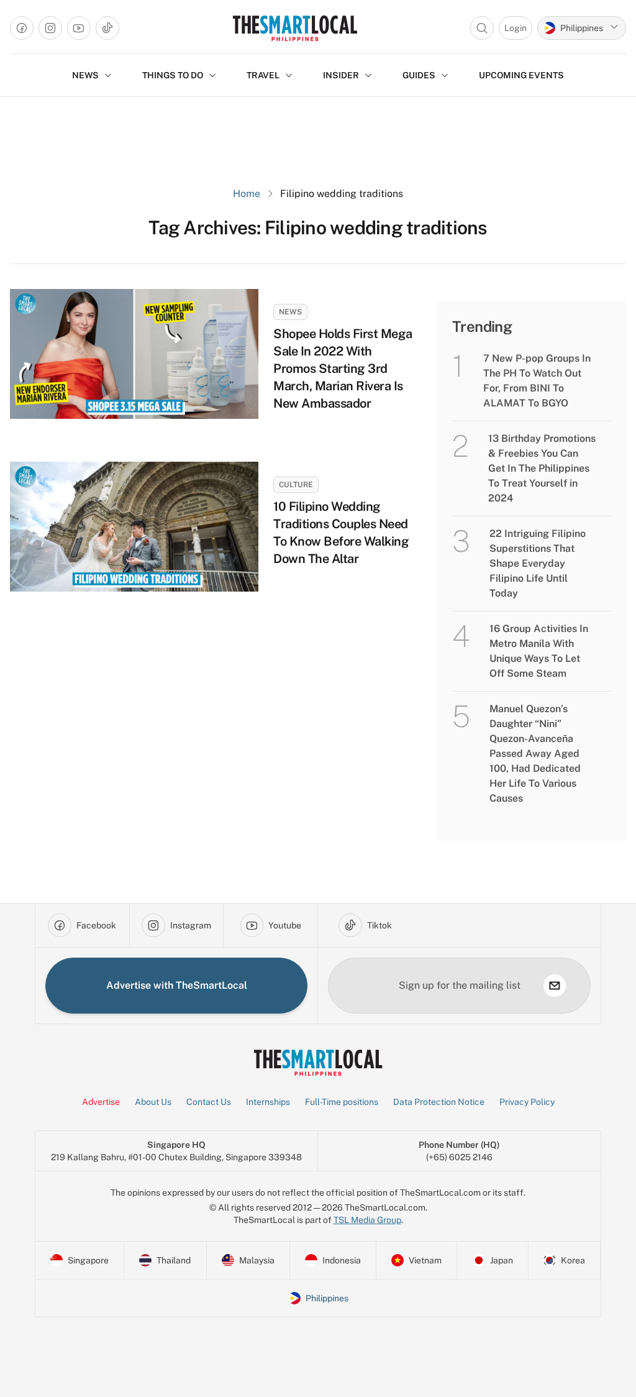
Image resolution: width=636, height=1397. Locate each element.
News (290, 312)
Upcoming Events (521, 75)
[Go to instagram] (50, 28)
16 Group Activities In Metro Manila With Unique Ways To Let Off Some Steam (538, 651)
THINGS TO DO (172, 75)
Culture (296, 484)
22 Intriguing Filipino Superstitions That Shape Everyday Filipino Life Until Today (537, 563)
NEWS (85, 75)
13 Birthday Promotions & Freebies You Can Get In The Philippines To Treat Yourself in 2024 (542, 468)
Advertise (101, 1102)
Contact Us (208, 1102)
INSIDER (341, 75)
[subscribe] (554, 985)
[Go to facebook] (22, 28)
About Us (153, 1102)
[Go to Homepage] (294, 28)
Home (246, 193)
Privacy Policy (527, 1102)
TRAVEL (263, 75)
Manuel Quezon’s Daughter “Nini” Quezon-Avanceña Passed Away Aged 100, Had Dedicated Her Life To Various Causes (535, 753)
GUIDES (418, 75)
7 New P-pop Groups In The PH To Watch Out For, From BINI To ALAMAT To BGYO (537, 380)
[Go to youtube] (79, 28)
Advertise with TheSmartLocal (176, 985)
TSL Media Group (367, 1220)
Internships (268, 1102)
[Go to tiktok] (107, 28)
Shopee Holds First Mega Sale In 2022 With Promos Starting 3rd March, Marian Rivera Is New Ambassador (342, 368)
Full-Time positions (341, 1102)
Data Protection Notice (438, 1102)
